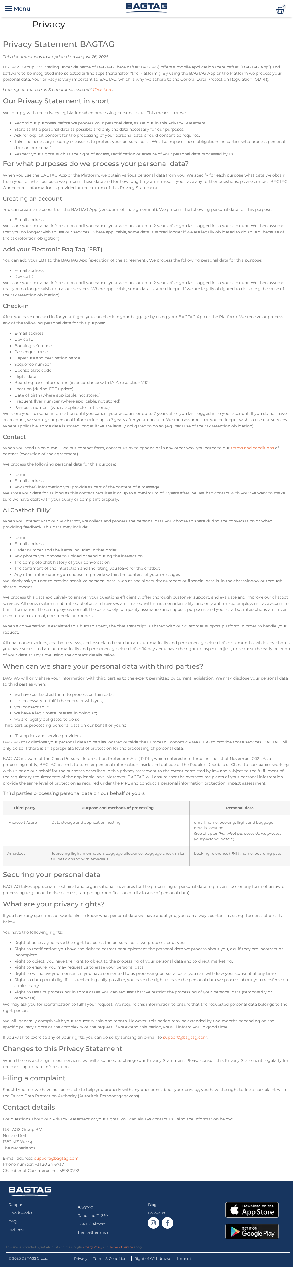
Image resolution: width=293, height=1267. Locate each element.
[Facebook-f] (167, 1223)
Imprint (184, 1258)
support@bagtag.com (185, 1037)
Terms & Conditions (110, 1258)
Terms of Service (121, 1247)
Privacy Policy (92, 1247)
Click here (102, 89)
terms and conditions (252, 447)
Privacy (80, 1258)
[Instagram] (153, 1223)
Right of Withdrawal (152, 1258)
